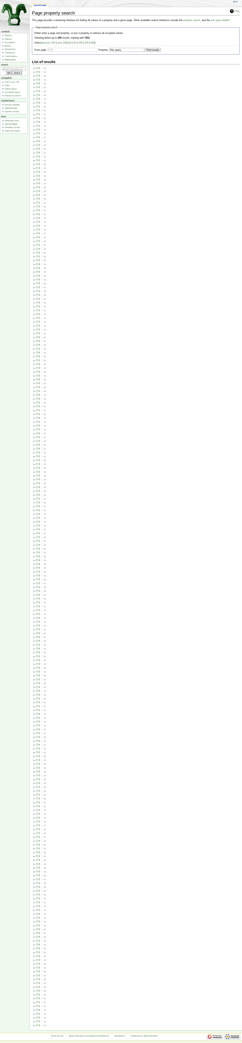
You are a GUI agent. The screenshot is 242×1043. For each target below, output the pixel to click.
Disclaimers (119, 1036)
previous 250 (48, 42)
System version (12, 111)
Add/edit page (11, 108)
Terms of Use (57, 1036)
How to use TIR (12, 82)
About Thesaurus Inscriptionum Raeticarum (89, 1036)
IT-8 (38, 68)
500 (93, 42)
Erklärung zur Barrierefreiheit (144, 1036)
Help (237, 11)
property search (191, 20)
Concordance (11, 56)
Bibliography (10, 59)
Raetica (8, 35)
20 (70, 42)
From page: (40, 50)
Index (7, 85)
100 (80, 42)
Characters (10, 52)
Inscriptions (10, 42)
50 (75, 42)
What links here (12, 120)
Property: (104, 50)
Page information (12, 131)
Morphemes (10, 49)
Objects (8, 39)
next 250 (62, 42)
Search (4, 65)
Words (8, 46)
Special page (40, 5)
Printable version (12, 127)
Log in (235, 1)
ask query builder (220, 20)
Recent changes (12, 105)
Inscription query (12, 92)
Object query (11, 89)
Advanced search (13, 95)
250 (86, 42)
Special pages (11, 124)
